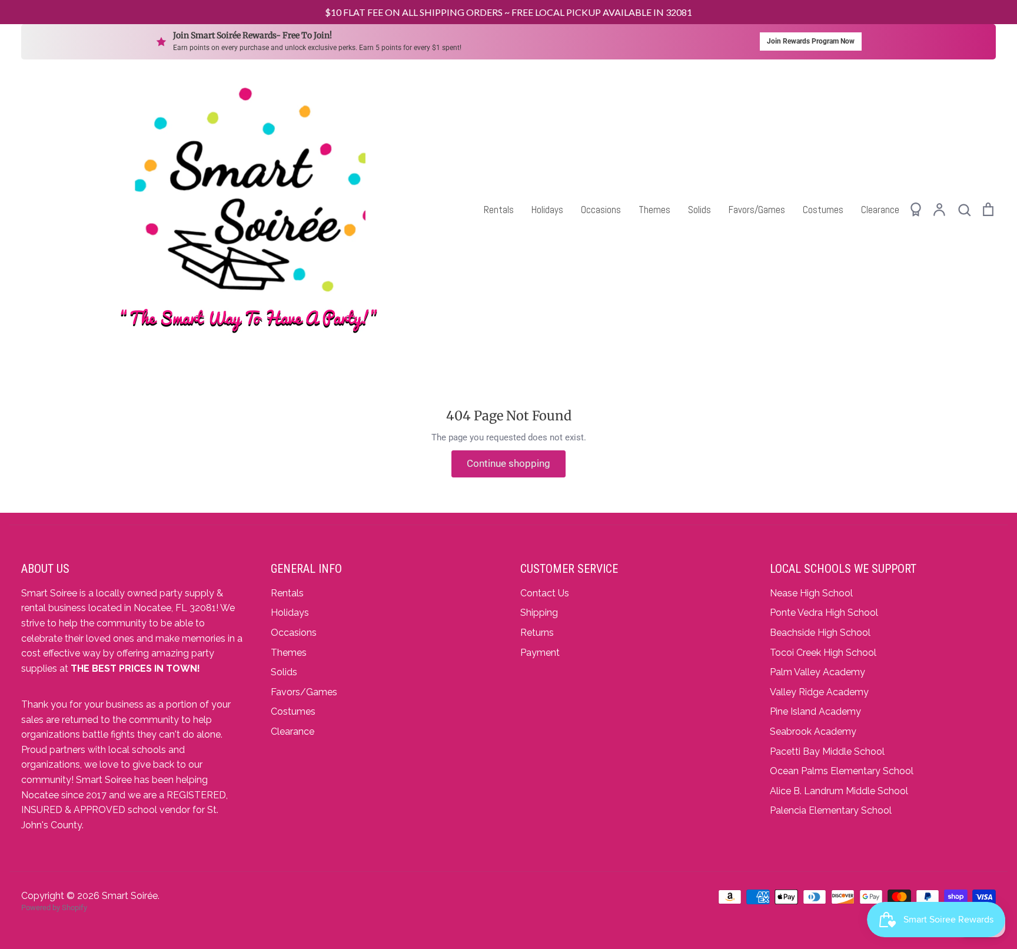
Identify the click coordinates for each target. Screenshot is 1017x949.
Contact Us (544, 593)
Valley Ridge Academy (819, 692)
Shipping (539, 612)
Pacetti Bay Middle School (827, 751)
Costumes (823, 209)
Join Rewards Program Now (811, 41)
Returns (537, 632)
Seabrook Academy (813, 731)
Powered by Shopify (54, 907)
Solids (699, 209)
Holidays (547, 209)
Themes (654, 209)
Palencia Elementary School (831, 810)
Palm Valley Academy (817, 672)
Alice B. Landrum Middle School (839, 791)
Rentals (499, 209)
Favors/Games (757, 209)
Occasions (601, 209)
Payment (540, 652)
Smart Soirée (130, 895)
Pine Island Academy (815, 711)
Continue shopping (508, 463)
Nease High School (811, 593)
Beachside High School (820, 632)
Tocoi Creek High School (823, 652)
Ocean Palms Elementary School (841, 771)
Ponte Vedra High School (824, 612)
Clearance (880, 209)
